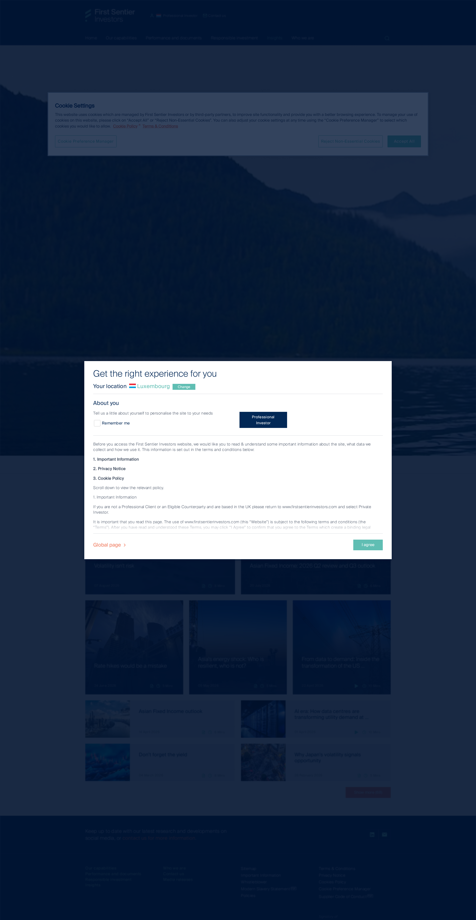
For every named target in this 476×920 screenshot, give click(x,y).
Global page (107, 545)
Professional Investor (263, 420)
